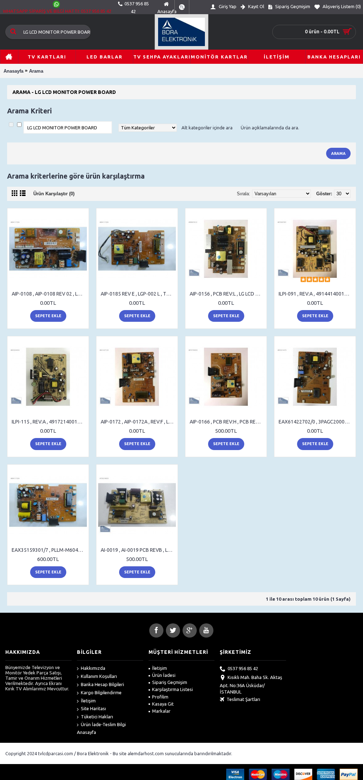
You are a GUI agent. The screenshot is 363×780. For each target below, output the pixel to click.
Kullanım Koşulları (99, 676)
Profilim (160, 696)
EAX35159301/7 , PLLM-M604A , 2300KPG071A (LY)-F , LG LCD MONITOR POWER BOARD (49, 550)
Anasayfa (13, 71)
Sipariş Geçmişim (169, 682)
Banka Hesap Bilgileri (102, 684)
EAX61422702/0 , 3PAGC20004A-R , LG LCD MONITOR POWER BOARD (316, 422)
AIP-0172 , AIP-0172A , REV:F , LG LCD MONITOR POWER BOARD (138, 422)
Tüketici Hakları (97, 716)
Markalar (161, 710)
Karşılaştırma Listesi (172, 689)
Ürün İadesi (163, 675)
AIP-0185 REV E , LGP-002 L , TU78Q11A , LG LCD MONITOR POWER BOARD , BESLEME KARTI (138, 294)
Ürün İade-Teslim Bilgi (103, 724)
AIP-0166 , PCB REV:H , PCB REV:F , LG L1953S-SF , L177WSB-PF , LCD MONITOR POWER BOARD (227, 422)
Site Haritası (93, 708)
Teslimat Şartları (243, 699)
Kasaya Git (163, 703)
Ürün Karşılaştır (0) (53, 193)
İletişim (88, 700)
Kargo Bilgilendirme (101, 692)
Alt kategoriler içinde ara (207, 127)
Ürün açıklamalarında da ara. (270, 127)
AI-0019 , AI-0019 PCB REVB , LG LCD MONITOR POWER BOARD (138, 550)
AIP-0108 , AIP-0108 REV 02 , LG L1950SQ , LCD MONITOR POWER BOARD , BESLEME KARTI (49, 294)
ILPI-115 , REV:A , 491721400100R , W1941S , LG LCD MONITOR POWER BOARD (49, 422)
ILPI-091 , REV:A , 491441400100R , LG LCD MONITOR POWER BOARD (316, 294)
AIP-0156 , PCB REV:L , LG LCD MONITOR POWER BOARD (227, 294)
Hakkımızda (93, 668)
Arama (36, 71)
